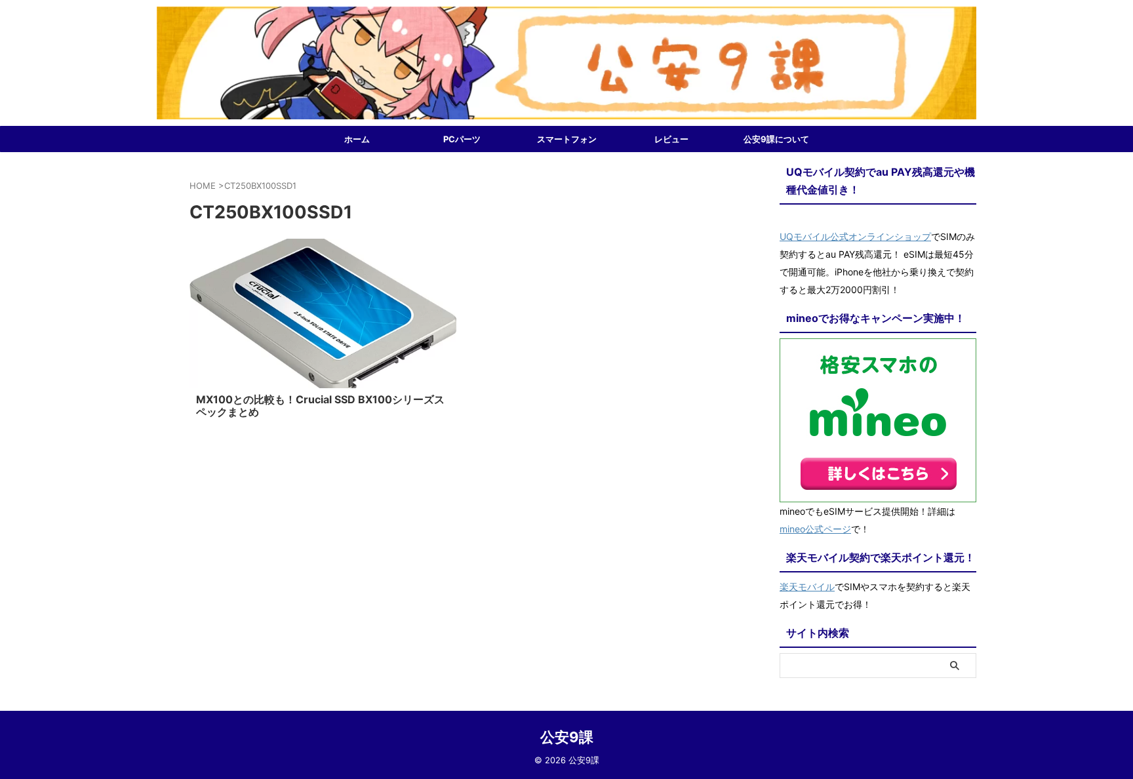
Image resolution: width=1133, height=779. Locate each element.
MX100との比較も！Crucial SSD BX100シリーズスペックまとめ (320, 405)
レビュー (671, 139)
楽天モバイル (807, 586)
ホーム (357, 139)
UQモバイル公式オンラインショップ (855, 236)
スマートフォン (567, 139)
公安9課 (566, 737)
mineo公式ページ (815, 528)
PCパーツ (462, 139)
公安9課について (776, 139)
